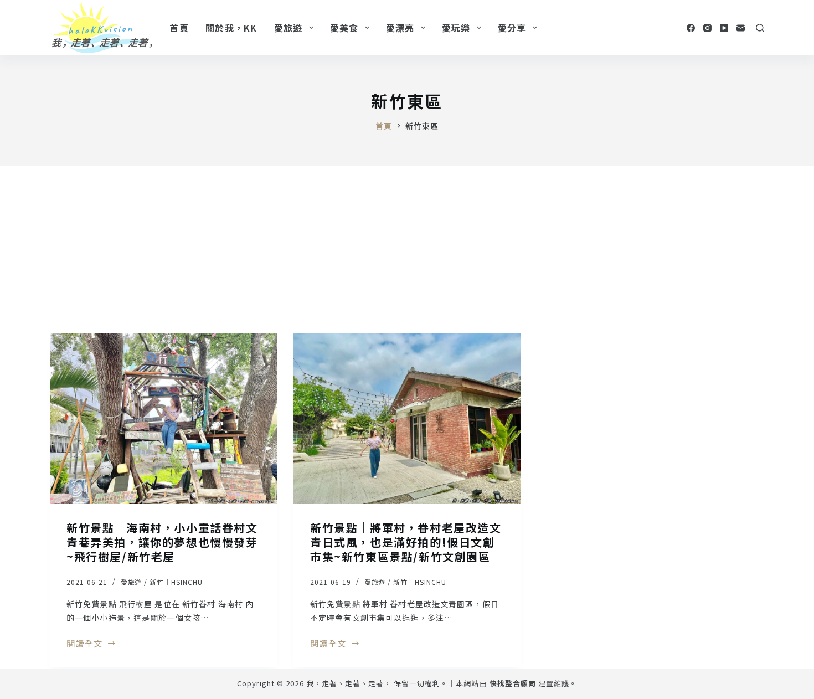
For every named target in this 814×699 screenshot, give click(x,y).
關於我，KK (231, 27)
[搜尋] (760, 28)
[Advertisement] (407, 249)
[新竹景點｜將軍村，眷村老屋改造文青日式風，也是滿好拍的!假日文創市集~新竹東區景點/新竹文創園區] (407, 418)
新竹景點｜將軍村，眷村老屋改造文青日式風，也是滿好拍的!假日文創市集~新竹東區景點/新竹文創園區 (406, 542)
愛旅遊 (288, 27)
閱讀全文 (84, 644)
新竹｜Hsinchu (176, 582)
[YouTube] (724, 28)
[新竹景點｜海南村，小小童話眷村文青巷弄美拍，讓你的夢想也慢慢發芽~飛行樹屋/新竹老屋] (163, 418)
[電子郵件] (740, 28)
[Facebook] (691, 28)
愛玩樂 (456, 27)
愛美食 (344, 27)
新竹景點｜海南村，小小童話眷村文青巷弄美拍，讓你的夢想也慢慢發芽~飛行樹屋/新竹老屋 (162, 542)
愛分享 (512, 27)
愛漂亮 (400, 27)
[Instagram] (707, 28)
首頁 (179, 27)
